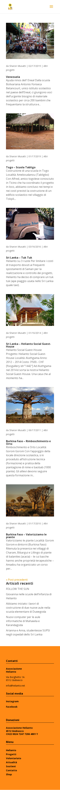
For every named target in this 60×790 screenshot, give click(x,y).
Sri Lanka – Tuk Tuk (19, 257)
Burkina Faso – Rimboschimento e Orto (28, 442)
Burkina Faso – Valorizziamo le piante (26, 536)
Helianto (11, 750)
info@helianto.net (15, 685)
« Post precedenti (17, 579)
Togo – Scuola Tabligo (21, 167)
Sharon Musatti (17, 65)
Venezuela (13, 77)
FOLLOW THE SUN (17, 589)
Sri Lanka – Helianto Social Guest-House (28, 345)
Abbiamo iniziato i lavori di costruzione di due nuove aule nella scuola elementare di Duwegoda (28, 607)
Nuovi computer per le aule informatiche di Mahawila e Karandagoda (23, 621)
